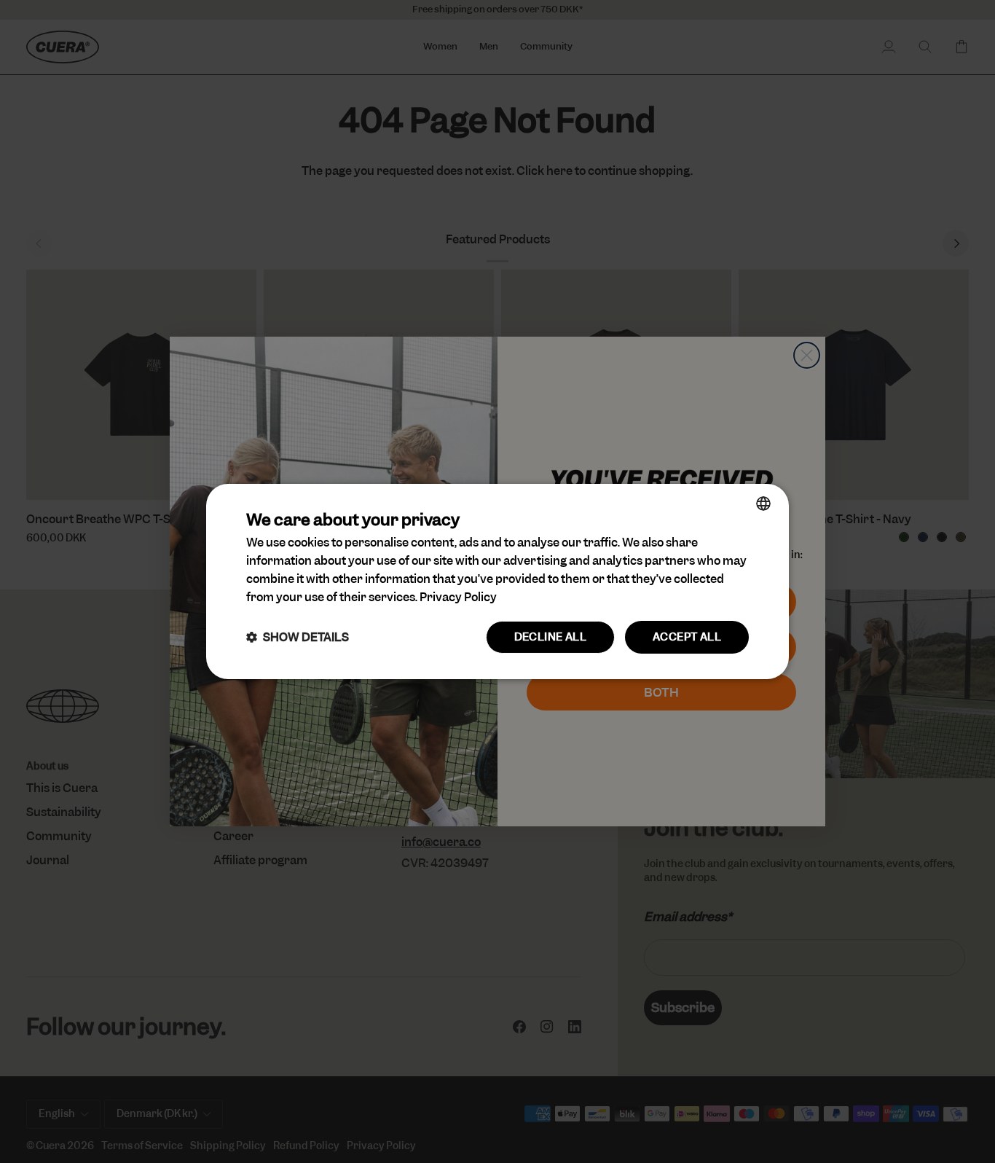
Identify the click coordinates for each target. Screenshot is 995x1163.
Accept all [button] (687, 637)
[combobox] (763, 503)
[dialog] (497, 581)
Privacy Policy (458, 597)
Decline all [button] (550, 637)
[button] (297, 637)
